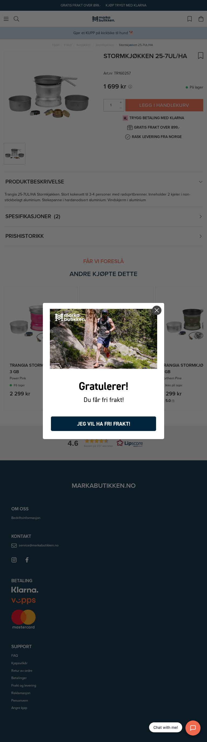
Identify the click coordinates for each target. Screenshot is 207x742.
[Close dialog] (156, 310)
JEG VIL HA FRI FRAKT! (103, 423)
